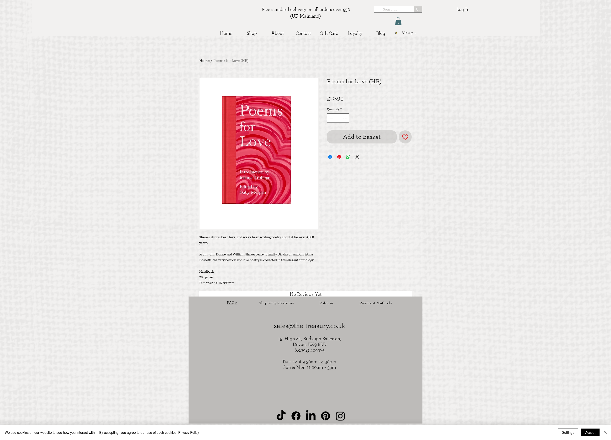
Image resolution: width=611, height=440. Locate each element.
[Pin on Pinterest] (339, 157)
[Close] (605, 432)
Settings (568, 432)
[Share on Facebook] (330, 157)
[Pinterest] (326, 416)
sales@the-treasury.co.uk (309, 326)
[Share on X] (357, 157)
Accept (590, 432)
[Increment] (345, 118)
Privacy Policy (188, 432)
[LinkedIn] (311, 416)
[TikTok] (281, 416)
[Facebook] (296, 416)
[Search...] (418, 9)
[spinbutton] (338, 118)
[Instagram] (340, 416)
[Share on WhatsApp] (348, 157)
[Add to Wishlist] (405, 136)
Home (204, 61)
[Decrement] (331, 118)
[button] (398, 21)
